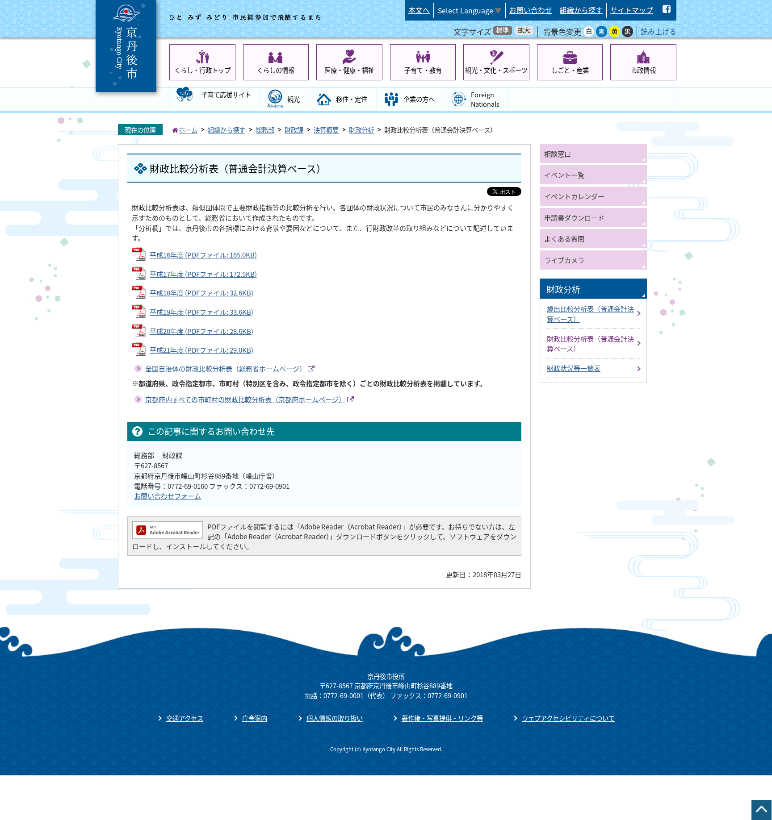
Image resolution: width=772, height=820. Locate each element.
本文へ (419, 10)
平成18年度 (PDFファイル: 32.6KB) (201, 292)
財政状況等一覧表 (573, 368)
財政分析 (361, 129)
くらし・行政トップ (202, 70)
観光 (293, 99)
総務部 (265, 129)
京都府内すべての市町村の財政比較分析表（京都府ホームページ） (245, 399)
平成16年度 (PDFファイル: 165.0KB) (203, 254)
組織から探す (581, 10)
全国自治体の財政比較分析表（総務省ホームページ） (225, 368)
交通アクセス (184, 718)
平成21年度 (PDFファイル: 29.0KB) (201, 349)
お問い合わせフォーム (167, 495)
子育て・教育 (423, 70)
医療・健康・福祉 (349, 70)
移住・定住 (351, 99)
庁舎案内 (254, 718)
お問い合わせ (530, 10)
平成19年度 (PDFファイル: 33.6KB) (201, 311)
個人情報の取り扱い (334, 718)
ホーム (188, 129)
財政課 (294, 129)
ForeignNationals (485, 99)
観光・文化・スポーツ (496, 70)
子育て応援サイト (226, 94)
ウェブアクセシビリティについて (568, 718)
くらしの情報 (275, 70)
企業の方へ (419, 99)
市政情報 (643, 70)
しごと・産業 (570, 70)
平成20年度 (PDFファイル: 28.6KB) (201, 331)
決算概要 (326, 129)
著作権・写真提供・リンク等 (442, 718)
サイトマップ (631, 10)
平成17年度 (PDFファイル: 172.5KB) (203, 274)
